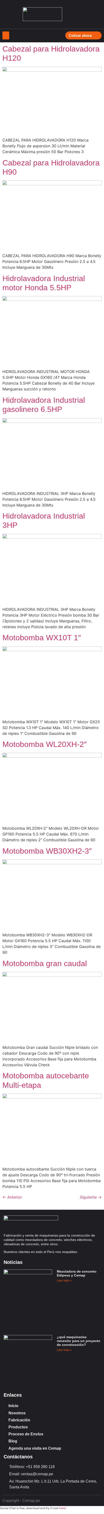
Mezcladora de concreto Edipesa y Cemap (77, 1273)
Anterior (12, 1197)
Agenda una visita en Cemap (34, 1448)
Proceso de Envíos (25, 1434)
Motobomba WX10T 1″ (41, 637)
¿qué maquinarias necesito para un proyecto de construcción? (78, 1341)
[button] (5, 35)
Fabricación (19, 1420)
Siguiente (91, 1197)
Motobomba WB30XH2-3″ (47, 851)
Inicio (13, 1406)
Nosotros (17, 1413)
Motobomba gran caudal (44, 963)
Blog (12, 1441)
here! (62, 1508)
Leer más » (64, 1280)
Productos (18, 1427)
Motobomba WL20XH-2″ (44, 744)
